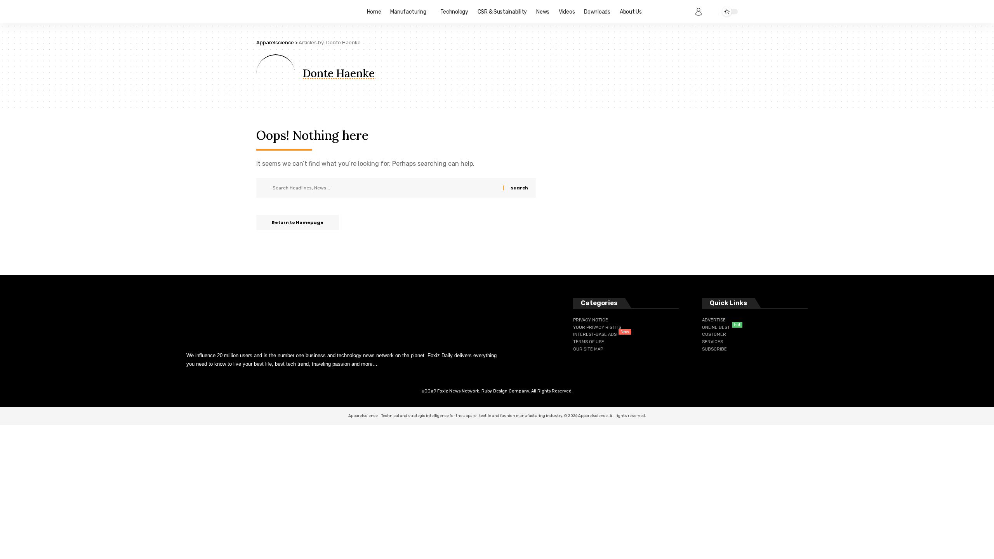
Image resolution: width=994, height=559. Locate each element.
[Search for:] (385, 188)
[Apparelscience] (305, 11)
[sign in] (698, 12)
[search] (710, 12)
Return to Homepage (297, 222)
